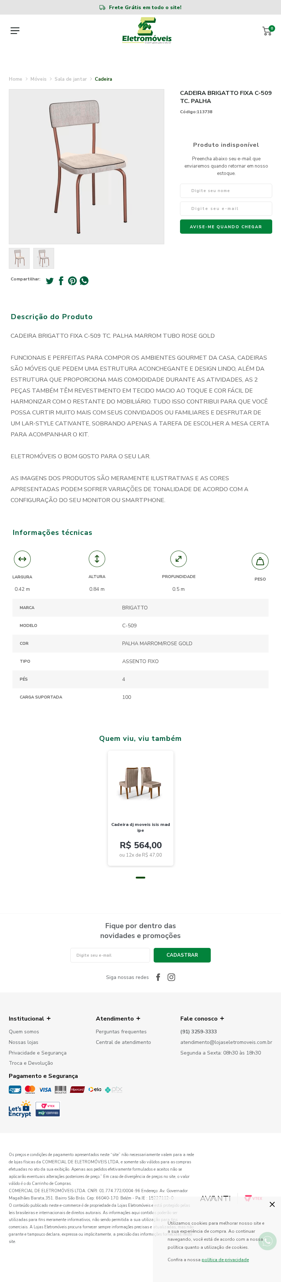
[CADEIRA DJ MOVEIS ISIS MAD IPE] (140, 782)
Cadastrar (182, 955)
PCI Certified (48, 1109)
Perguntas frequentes (121, 1032)
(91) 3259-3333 (198, 1032)
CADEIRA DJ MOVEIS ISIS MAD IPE (140, 827)
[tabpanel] (141, 808)
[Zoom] (19, 258)
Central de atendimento (123, 1043)
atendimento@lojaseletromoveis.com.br (226, 1043)
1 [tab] (140, 878)
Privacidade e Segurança (38, 1053)
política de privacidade (225, 1260)
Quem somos (24, 1032)
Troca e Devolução (31, 1063)
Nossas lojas (23, 1043)
